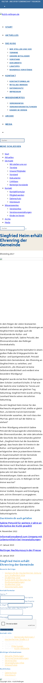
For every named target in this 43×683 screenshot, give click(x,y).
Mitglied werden (17, 195)
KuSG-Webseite (21, 648)
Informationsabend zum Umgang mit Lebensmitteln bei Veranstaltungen (21, 538)
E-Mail (4, 605)
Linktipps (14, 181)
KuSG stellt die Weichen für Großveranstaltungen (18, 581)
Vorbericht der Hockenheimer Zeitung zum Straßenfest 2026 (23, 574)
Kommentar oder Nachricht (14, 608)
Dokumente (15, 178)
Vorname (28, 597)
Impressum (15, 202)
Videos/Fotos (11, 665)
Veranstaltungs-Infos (14, 663)
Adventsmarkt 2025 (14, 587)
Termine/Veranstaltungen (17, 658)
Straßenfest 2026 (12, 577)
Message (4, 617)
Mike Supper (17, 646)
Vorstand (14, 174)
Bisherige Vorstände (19, 185)
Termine (13, 168)
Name (3, 594)
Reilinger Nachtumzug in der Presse (20, 550)
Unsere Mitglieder (18, 171)
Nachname (29, 601)
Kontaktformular (17, 192)
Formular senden (6, 630)
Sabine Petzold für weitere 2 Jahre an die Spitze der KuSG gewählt (21, 524)
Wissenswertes (12, 205)
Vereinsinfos (11, 660)
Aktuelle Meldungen (14, 656)
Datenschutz (15, 198)
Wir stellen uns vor (18, 164)
